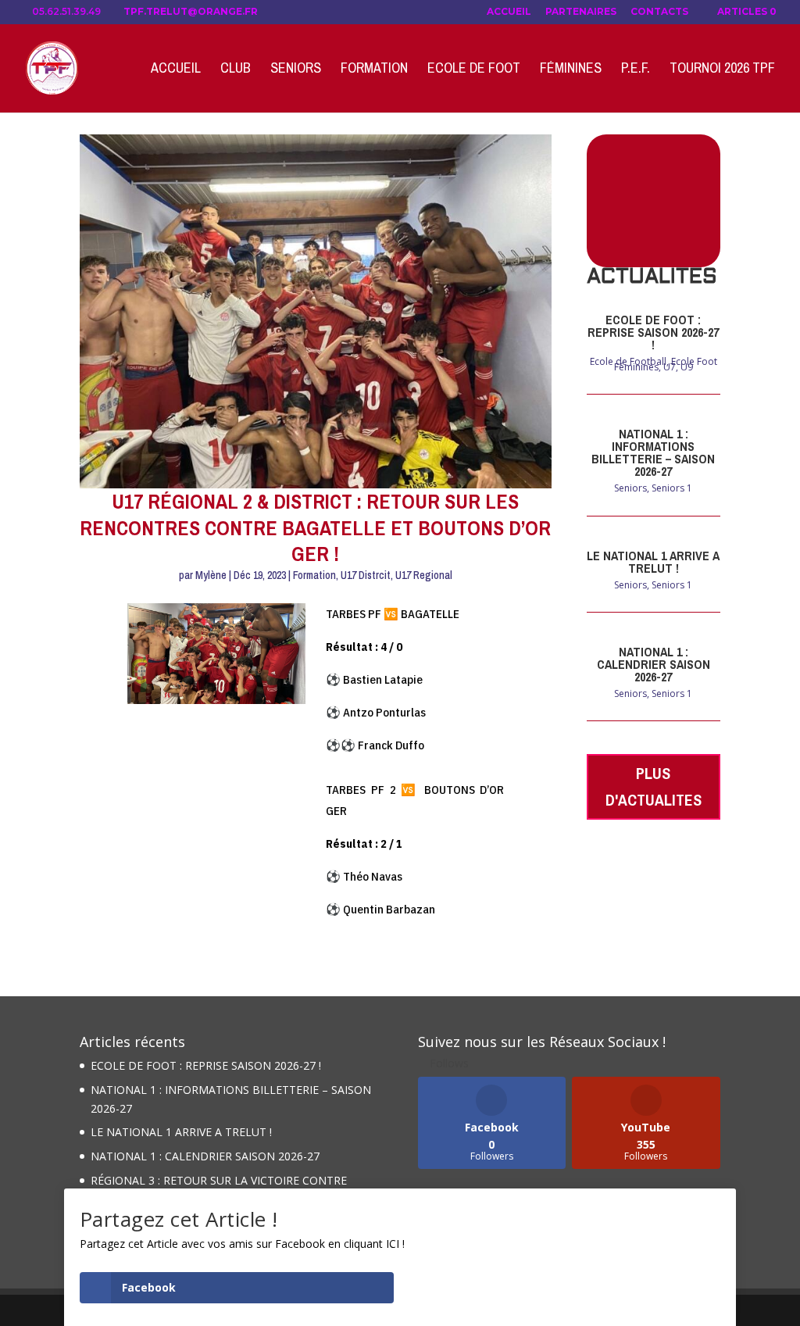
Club (235, 70)
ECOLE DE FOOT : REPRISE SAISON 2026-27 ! (653, 332)
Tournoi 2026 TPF (722, 70)
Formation (374, 70)
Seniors (295, 70)
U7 (669, 366)
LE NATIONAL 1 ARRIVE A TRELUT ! (653, 562)
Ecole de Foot (473, 70)
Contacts (659, 12)
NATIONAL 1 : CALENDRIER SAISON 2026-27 (653, 664)
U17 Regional (423, 575)
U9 (686, 366)
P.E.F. (635, 70)
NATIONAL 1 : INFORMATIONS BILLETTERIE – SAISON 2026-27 (653, 452)
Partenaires (580, 12)
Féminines (571, 70)
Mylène (211, 575)
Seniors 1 (672, 488)
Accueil (509, 12)
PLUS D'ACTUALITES (653, 786)
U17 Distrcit (366, 575)
